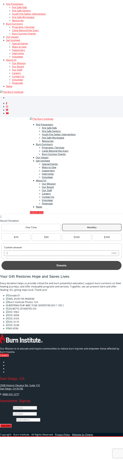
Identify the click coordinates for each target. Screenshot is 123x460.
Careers (16, 73)
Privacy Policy (62, 434)
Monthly (91, 227)
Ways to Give (19, 46)
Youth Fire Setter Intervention (29, 14)
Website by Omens (82, 434)
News (9, 86)
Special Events (20, 43)
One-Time (31, 227)
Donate (61, 265)
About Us (11, 60)
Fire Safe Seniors (21, 10)
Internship (18, 53)
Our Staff (17, 69)
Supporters (18, 50)
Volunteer (17, 56)
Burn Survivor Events (24, 33)
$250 (107, 237)
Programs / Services (23, 27)
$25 (16, 237)
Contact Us (18, 76)
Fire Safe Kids (19, 7)
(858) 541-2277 (11, 394)
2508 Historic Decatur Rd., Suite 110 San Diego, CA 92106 (20, 387)
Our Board (18, 66)
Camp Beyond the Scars (25, 30)
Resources (18, 20)
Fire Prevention (14, 4)
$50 (46, 237)
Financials (17, 83)
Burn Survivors (14, 23)
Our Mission (19, 63)
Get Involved (13, 40)
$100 (77, 237)
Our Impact (12, 37)
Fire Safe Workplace (23, 17)
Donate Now (37, 212)
